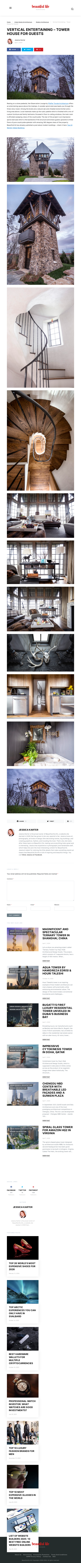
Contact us (47, 1556)
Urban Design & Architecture (21, 931)
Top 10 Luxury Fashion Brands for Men (21, 1451)
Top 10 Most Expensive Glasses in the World (22, 1495)
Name (9, 905)
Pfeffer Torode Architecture (58, 103)
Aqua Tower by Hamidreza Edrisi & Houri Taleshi (56, 970)
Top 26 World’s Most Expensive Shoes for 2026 (22, 1266)
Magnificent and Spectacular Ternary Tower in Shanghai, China (56, 934)
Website (56, 905)
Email (33, 905)
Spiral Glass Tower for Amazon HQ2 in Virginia (57, 1130)
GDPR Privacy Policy (33, 1556)
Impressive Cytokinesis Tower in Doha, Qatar (57, 1049)
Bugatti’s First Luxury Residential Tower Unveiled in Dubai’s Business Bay (57, 1011)
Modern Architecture (18, 934)
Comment (10, 879)
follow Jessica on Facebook (32, 855)
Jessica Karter (20, 40)
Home (9, 22)
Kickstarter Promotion (41, 1554)
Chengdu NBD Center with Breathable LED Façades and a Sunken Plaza (54, 1089)
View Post (46, 961)
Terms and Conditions (59, 1554)
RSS (54, 1556)
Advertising (27, 1554)
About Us (18, 1554)
